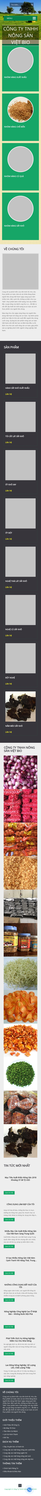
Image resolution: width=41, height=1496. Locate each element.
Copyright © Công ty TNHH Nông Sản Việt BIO (20, 1489)
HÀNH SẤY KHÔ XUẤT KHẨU (17, 388)
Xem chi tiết (9, 1193)
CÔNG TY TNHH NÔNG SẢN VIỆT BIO (20, 35)
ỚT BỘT (8, 533)
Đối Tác (6, 1437)
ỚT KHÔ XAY (10, 484)
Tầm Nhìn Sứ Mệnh (11, 1431)
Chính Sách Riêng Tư (11, 1468)
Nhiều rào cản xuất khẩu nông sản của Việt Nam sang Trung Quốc (20, 1232)
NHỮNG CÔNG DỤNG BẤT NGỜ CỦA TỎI (20, 1285)
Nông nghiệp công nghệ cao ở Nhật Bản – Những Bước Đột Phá (20, 1312)
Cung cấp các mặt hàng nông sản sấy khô (18, 1459)
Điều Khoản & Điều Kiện (12, 1471)
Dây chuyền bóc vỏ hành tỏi (14, 1447)
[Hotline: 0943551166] (29, 1489)
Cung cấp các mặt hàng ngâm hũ (15, 1453)
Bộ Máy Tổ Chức (9, 1428)
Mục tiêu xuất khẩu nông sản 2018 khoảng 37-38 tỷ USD (20, 1178)
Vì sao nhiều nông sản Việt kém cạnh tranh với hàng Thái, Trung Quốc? (20, 1259)
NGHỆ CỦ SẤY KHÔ (13, 629)
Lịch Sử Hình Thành (11, 1434)
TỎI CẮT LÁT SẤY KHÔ (14, 436)
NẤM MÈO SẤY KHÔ (14, 726)
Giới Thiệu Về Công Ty (11, 1425)
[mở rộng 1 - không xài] (20, 772)
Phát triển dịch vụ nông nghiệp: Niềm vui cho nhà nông (20, 1339)
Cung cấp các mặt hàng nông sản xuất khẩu (19, 1450)
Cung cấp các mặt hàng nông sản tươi (17, 1456)
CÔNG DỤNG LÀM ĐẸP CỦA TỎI (20, 1204)
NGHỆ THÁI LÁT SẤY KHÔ (16, 581)
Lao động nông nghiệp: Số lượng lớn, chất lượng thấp (20, 1366)
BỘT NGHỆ (10, 677)
